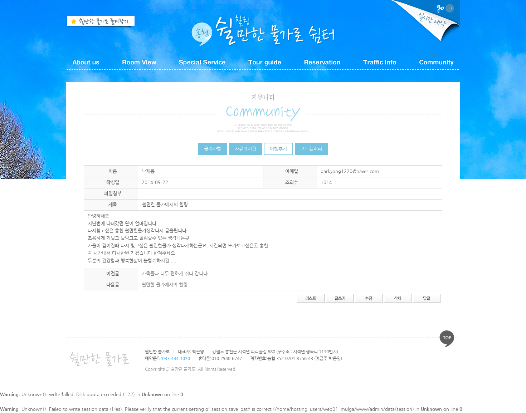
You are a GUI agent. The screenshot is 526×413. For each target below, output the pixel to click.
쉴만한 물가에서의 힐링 (164, 284)
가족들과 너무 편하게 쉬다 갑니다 (175, 273)
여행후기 (278, 148)
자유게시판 (245, 148)
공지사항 (212, 148)
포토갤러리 (311, 148)
